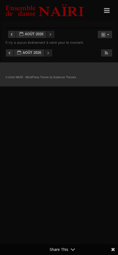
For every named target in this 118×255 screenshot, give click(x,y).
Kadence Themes (65, 77)
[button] (106, 53)
